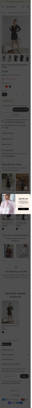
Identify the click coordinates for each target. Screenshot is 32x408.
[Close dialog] (30, 194)
